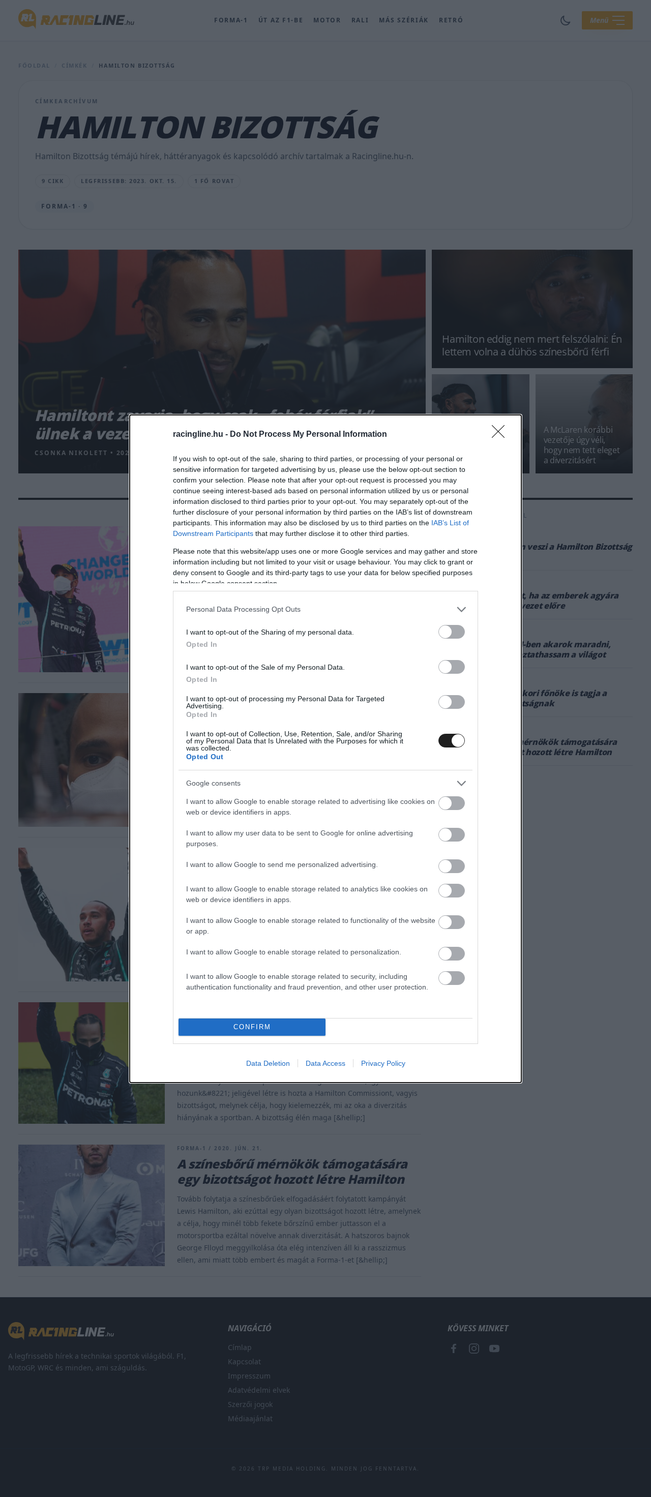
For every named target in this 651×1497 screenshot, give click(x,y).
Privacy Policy (383, 1063)
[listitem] (325, 609)
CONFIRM (252, 1027)
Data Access (325, 1063)
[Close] (501, 434)
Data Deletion (268, 1063)
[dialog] (325, 749)
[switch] (451, 632)
